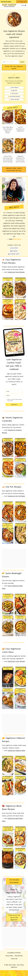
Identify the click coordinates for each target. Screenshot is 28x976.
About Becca (17, 239)
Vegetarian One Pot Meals (16, 496)
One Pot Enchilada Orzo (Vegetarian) (20, 129)
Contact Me (14, 959)
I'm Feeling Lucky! (21, 1)
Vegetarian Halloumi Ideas (16, 751)
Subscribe (14, 404)
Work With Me (18, 956)
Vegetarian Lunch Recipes (16, 661)
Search (22, 62)
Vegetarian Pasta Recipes (16, 272)
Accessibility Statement (14, 953)
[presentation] (7, 116)
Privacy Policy (9, 956)
